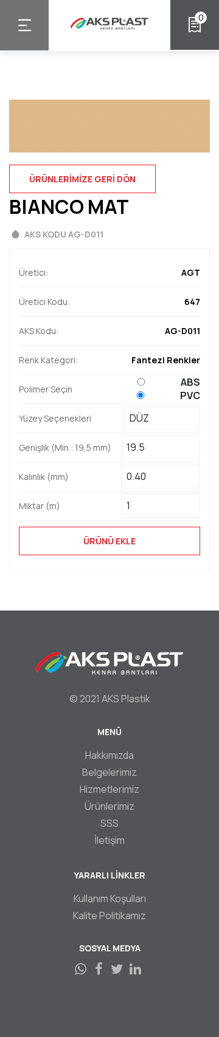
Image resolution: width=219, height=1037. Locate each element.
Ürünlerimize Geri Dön (82, 179)
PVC (190, 395)
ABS (190, 382)
